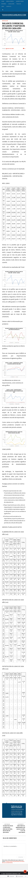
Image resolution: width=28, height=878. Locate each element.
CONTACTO (8, 6)
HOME (2, 1)
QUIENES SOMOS (20, 1)
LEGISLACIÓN (11, 3)
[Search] (2, 9)
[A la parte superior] (25, 871)
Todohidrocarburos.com (12, 873)
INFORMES (3, 3)
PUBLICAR (18, 3)
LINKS (2, 6)
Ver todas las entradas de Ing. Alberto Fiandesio (16, 812)
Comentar (20, 857)
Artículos (5, 20)
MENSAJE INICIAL (10, 1)
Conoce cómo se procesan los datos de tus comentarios (13, 862)
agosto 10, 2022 (10, 48)
